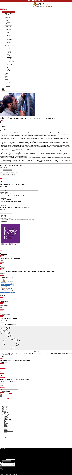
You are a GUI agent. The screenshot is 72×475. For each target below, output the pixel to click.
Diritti (8, 31)
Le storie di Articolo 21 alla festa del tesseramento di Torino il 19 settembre (15, 252)
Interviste (8, 80)
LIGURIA (9, 48)
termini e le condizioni (13, 172)
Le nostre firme (4, 470)
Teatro (6, 79)
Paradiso (2, 299)
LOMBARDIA (9, 49)
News (1, 250)
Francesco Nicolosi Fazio (5, 314)
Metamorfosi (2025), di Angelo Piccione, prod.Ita (10, 369)
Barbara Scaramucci (4, 209)
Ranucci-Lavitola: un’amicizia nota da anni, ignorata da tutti (13, 184)
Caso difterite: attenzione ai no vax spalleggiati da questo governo (14, 207)
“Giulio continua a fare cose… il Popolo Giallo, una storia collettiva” (13, 265)
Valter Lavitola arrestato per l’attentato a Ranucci (10, 258)
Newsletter (8, 82)
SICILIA (9, 58)
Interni (7, 14)
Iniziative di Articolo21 (8, 33)
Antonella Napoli (4, 121)
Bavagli (8, 22)
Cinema (6, 73)
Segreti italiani (8, 26)
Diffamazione (8, 23)
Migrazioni (8, 32)
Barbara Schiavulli (4, 204)
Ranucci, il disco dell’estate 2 (6, 213)
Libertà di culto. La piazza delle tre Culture (9, 312)
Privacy (3, 472)
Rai (8, 69)
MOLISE (9, 52)
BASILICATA (9, 39)
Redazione (3, 260)
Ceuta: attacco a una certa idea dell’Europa (8, 318)
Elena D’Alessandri (4, 362)
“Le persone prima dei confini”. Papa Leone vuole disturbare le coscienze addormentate (19, 190)
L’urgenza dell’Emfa (4, 305)
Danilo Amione (4, 372)
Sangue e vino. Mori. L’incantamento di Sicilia (9, 389)
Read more (2, 255)
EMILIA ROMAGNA (9, 43)
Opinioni (1, 297)
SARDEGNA (9, 57)
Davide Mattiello (4, 254)
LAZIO (9, 46)
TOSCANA (9, 60)
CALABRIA (9, 41)
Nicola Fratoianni (4, 307)
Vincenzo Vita (3, 215)
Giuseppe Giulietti (4, 186)
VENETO (10, 354)
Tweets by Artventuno (4, 455)
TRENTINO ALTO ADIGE (9, 61)
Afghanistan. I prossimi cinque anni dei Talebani (10, 201)
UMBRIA (9, 63)
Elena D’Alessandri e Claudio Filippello (8, 381)
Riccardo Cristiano (4, 192)
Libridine (6, 76)
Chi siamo (3, 469)
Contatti (3, 471)
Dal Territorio (8, 36)
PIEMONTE (9, 54)
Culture (7, 19)
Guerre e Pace (8, 29)
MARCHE (9, 51)
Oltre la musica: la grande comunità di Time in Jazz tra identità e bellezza (14, 379)
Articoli (1, 120)
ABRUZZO (9, 38)
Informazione (7, 17)
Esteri (7, 16)
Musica (6, 77)
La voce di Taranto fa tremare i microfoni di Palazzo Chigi (12, 195)
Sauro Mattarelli (4, 320)
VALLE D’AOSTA (9, 64)
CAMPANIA (9, 42)
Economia (7, 20)
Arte (6, 71)
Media (8, 67)
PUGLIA (9, 55)
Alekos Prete (3, 198)
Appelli (8, 35)
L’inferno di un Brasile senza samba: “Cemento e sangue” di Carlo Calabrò (15, 360)
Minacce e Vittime (8, 25)
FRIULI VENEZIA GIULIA (9, 45)
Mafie (8, 28)
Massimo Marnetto (4, 301)
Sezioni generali (8, 13)
